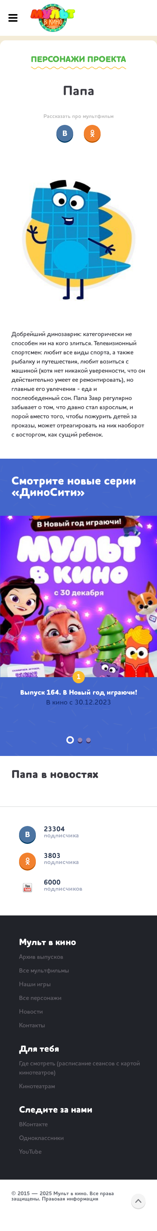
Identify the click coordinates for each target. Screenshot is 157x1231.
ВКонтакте (27, 834)
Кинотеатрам (37, 1087)
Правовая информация (70, 1199)
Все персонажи (40, 998)
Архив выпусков (41, 957)
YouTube (27, 887)
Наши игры (35, 985)
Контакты (32, 1026)
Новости (31, 1012)
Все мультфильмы (44, 971)
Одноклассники (27, 861)
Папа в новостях (54, 775)
